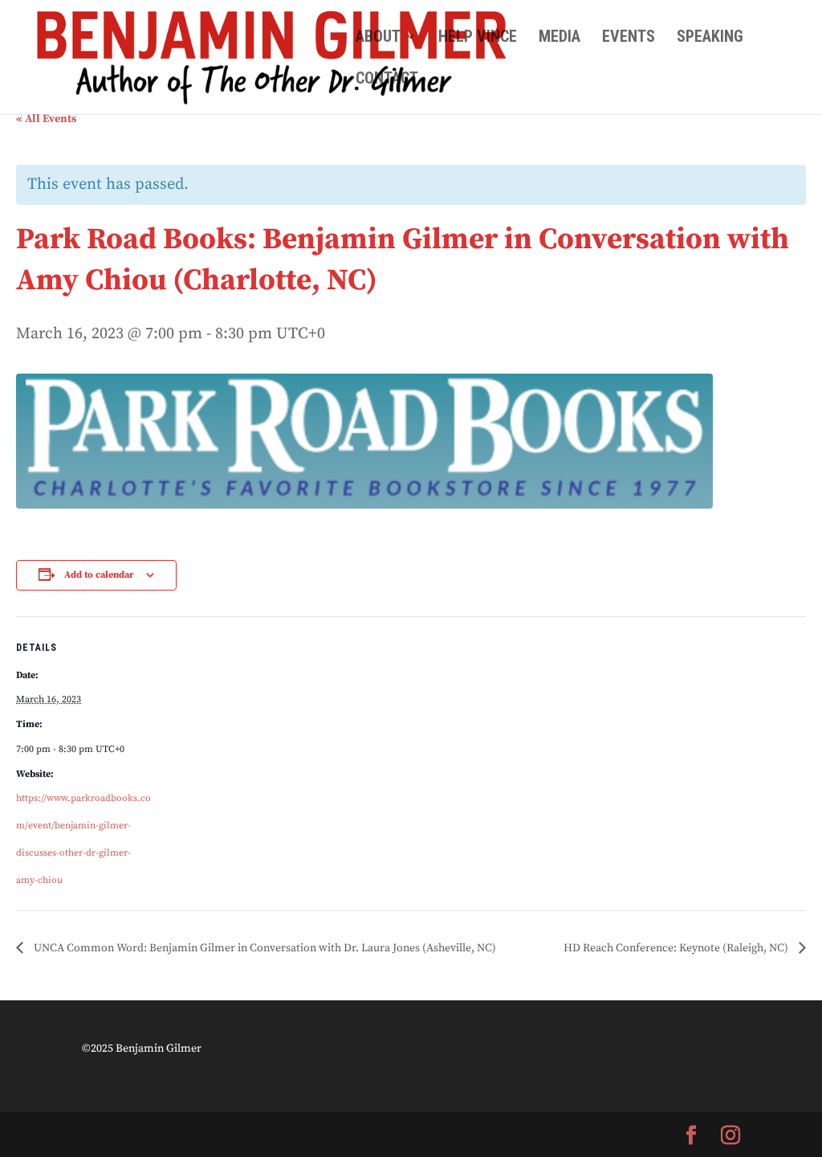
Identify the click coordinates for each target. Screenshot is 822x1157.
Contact (387, 80)
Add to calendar (99, 575)
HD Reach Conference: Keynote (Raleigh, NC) (677, 948)
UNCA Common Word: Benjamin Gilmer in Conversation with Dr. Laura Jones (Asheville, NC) (263, 948)
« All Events (46, 119)
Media (559, 38)
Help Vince (477, 38)
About (378, 38)
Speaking (710, 38)
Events (628, 38)
